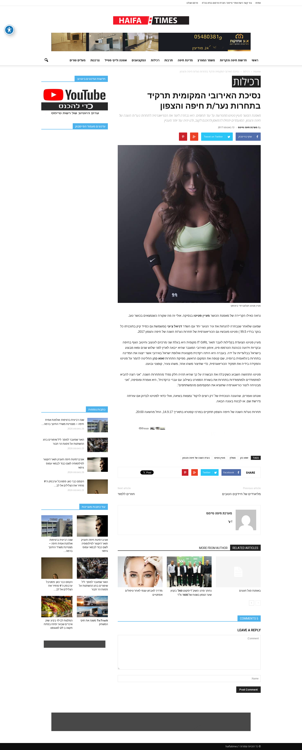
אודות (258, 2)
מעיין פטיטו (219, 457)
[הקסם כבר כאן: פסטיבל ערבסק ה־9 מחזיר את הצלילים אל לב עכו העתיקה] (97, 486)
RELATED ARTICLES (245, 548)
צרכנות (95, 60)
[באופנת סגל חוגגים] (238, 571)
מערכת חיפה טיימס (247, 127)
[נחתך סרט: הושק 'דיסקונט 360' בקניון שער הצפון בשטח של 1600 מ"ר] (189, 571)
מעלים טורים (77, 60)
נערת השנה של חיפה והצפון (196, 457)
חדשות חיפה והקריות (233, 60)
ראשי (255, 60)
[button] (46, 60)
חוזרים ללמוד (126, 494)
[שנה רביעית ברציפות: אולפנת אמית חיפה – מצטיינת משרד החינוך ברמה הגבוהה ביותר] (97, 425)
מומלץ (233, 457)
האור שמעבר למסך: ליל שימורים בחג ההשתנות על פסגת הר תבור (93, 585)
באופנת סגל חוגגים (250, 590)
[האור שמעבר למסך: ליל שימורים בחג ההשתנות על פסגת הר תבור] (97, 445)
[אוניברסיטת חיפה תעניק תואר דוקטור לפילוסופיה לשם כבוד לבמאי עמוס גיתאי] (97, 464)
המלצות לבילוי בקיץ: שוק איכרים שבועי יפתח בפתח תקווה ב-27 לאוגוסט (58, 624)
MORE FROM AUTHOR (213, 548)
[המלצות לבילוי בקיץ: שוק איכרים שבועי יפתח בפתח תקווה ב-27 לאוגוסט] (57, 606)
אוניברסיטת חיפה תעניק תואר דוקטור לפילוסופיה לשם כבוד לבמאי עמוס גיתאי (63, 463)
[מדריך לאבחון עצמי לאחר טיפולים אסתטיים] (140, 571)
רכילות (155, 60)
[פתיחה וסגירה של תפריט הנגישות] (9, 30)
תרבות (168, 60)
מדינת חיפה (185, 60)
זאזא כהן (244, 457)
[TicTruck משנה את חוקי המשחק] (92, 606)
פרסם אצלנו (192, 2)
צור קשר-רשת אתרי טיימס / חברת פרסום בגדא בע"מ (227, 2)
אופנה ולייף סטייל (116, 60)
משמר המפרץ (206, 60)
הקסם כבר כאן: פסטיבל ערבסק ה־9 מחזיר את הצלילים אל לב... (59, 585)
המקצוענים (139, 60)
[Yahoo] (228, 522)
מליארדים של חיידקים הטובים (241, 494)
